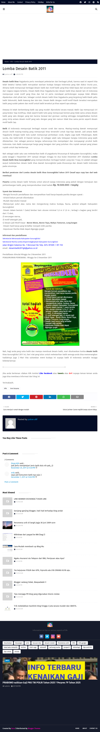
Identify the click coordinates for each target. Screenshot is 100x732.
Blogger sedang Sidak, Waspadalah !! (30, 582)
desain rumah (50, 643)
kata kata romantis (10, 647)
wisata (17, 652)
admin (7, 686)
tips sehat (7, 652)
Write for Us (50, 2)
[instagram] (89, 2)
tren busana (14, 388)
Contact (20, 2)
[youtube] (59, 636)
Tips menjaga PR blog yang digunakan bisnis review (37, 594)
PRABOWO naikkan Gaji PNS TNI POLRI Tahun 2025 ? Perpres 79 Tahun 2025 (41, 682)
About (85, 728)
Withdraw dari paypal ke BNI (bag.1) (29, 534)
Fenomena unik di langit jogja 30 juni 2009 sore (34, 522)
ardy (13, 473)
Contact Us (93, 728)
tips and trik (87, 647)
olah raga (33, 647)
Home (3, 2)
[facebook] (80, 2)
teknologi (76, 647)
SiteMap (41, 2)
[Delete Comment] (36, 468)
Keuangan (18, 643)
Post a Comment (11, 482)
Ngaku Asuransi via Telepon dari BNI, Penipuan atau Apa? (39, 558)
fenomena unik (63, 643)
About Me (11, 2)
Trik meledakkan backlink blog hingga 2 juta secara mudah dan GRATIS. (45, 606)
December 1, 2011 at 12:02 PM (23, 477)
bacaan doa (37, 643)
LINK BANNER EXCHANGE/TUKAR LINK (30, 499)
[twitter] (85, 2)
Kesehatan (8, 643)
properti (67, 647)
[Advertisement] (50, 36)
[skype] (97, 2)
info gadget (82, 643)
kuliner (23, 647)
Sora (13, 728)
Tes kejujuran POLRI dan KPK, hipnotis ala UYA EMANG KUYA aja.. (42, 570)
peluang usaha (54, 647)
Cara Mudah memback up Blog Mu (29, 546)
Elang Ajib (15, 463)
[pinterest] (93, 2)
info (11, 62)
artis (27, 643)
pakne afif (8, 74)
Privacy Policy (30, 2)
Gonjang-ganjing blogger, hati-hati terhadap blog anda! (38, 511)
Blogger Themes (34, 728)
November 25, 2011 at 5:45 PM (23, 468)
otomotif (43, 647)
